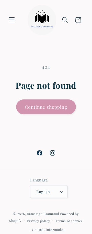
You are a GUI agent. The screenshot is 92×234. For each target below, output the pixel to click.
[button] (11, 20)
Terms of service (69, 221)
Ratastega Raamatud (43, 213)
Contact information (48, 229)
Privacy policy (38, 221)
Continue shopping (46, 107)
